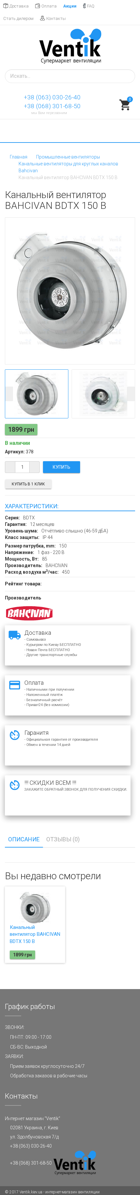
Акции (70, 6)
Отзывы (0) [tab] (63, 839)
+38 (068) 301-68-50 (52, 106)
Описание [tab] (24, 839)
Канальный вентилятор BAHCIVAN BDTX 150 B (35, 934)
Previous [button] (9, 393)
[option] (36, 393)
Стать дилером (18, 18)
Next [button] (131, 393)
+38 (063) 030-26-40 (52, 97)
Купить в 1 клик (28, 484)
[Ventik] (70, 47)
